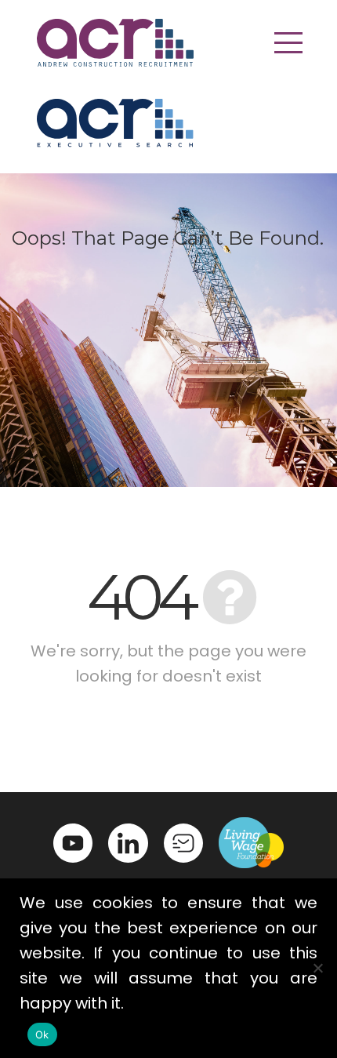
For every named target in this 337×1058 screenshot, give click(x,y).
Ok (42, 1034)
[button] (288, 42)
